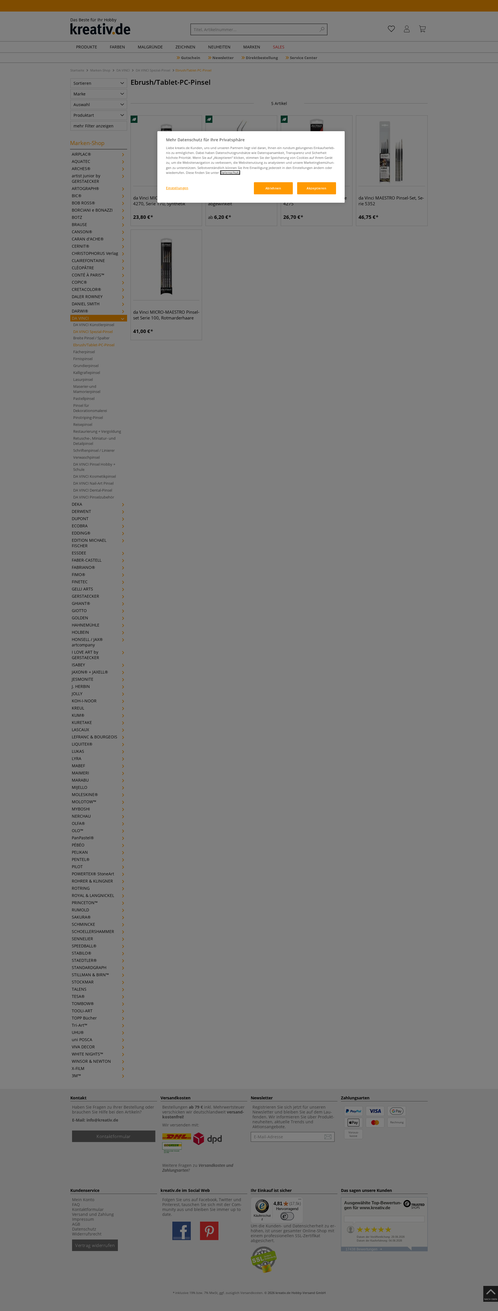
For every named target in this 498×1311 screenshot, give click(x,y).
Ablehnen (273, 188)
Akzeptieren (316, 188)
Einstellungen (177, 188)
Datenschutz (230, 172)
